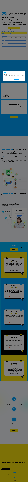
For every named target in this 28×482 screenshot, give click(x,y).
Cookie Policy (19, 76)
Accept (16, 79)
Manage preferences (11, 79)
